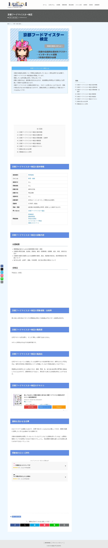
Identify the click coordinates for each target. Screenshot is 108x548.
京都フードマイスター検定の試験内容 (30, 135)
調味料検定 (31, 216)
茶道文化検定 (32, 218)
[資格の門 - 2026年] (18, 3)
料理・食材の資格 (13, 17)
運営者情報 (47, 542)
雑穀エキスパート (33, 223)
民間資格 (31, 175)
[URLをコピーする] (64, 525)
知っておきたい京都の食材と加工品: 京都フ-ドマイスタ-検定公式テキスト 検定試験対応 (44, 396)
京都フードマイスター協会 (36, 210)
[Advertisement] (40, 108)
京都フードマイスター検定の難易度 (30, 140)
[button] (15, 525)
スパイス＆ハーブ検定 (35, 221)
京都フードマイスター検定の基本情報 (30, 132)
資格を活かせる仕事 (25, 149)
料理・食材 (31, 178)
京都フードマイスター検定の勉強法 (30, 143)
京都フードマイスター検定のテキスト (30, 146)
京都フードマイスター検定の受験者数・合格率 (33, 138)
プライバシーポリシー (57, 542)
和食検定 (31, 214)
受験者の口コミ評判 (25, 152)
